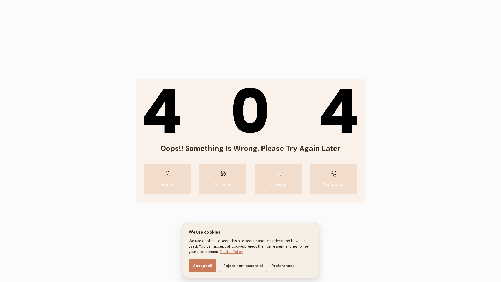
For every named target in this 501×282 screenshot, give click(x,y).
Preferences (283, 265)
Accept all (202, 265)
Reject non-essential (243, 265)
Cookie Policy (231, 251)
